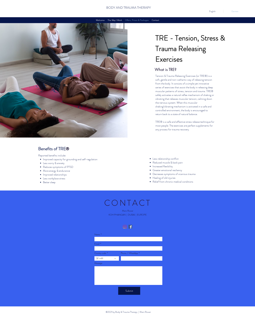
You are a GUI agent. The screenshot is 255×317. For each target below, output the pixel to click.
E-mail (96, 244)
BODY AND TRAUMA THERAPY (128, 7)
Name (97, 234)
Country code (100, 253)
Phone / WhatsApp (129, 253)
